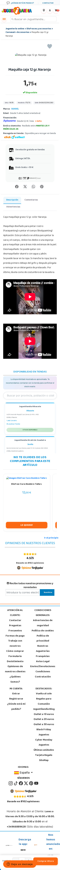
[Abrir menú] (4, 19)
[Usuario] (49, 10)
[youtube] (36, 783)
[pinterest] (31, 783)
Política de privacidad (42, 638)
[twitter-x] (26, 783)
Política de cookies (43, 630)
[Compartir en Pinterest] (41, 186)
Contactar (15, 620)
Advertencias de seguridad (42, 623)
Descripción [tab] (12, 200)
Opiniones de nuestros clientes (15, 669)
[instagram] (10, 783)
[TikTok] (16, 783)
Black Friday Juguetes (43, 732)
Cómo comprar (15, 651)
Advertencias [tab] (13, 207)
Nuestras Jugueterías (43, 649)
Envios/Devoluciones (42, 666)
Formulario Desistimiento (15, 659)
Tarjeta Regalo (43, 755)
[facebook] (21, 783)
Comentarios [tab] (31, 200)
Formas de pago (15, 636)
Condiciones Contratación (43, 674)
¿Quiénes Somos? (15, 679)
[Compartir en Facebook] (16, 186)
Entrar (16, 693)
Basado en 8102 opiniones (30, 560)
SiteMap (43, 760)
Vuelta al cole (44, 693)
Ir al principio (51, 538)
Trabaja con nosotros (15, 643)
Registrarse (16, 699)
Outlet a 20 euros (44, 719)
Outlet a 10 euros (44, 714)
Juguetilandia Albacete (30, 407)
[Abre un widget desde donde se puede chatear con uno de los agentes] (19, 864)
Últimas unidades (44, 750)
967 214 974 (12, 420)
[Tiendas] (43, 10)
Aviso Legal (42, 661)
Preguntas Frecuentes (15, 628)
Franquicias (43, 656)
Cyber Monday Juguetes (43, 742)
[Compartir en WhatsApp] (33, 186)
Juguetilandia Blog (44, 709)
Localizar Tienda (14, 424)
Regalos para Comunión (43, 701)
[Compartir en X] (25, 186)
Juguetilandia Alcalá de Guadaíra (30, 440)
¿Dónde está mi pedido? (16, 707)
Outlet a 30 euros (44, 724)
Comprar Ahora (45, 861)
